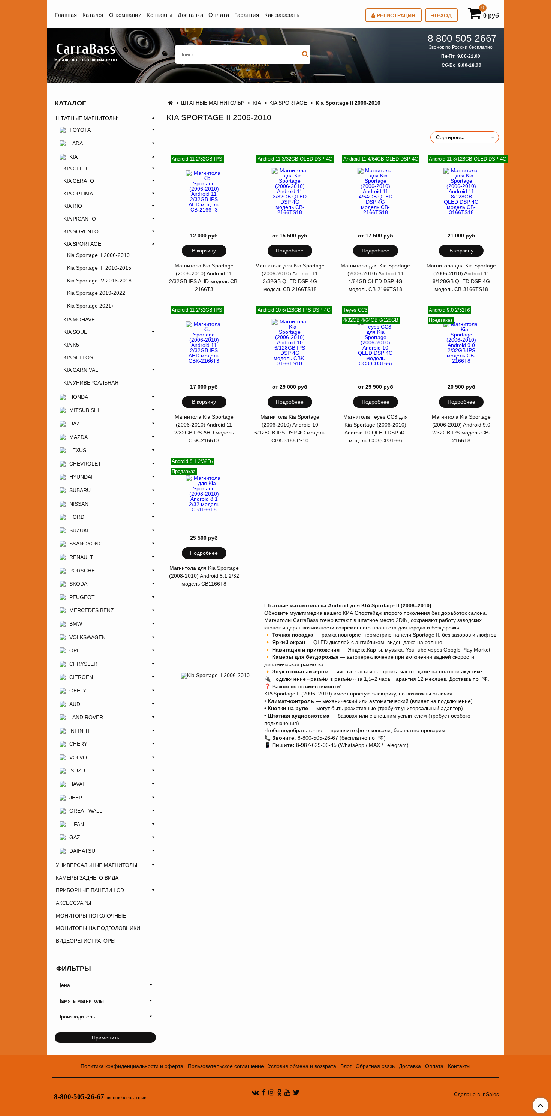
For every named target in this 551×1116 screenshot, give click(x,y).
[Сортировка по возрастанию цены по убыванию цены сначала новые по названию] (464, 137)
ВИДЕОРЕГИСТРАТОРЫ (85, 941)
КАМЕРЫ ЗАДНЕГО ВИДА (87, 878)
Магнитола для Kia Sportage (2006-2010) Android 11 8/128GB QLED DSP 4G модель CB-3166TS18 (461, 277)
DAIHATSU (82, 851)
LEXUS (77, 450)
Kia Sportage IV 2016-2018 (99, 281)
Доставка (190, 15)
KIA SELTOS (78, 357)
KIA (257, 103)
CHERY (78, 744)
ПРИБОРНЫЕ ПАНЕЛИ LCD (90, 890)
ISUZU (77, 771)
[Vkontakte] (255, 1092)
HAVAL (77, 784)
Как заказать (281, 15)
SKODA (78, 584)
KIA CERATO (78, 181)
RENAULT (81, 557)
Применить (105, 1038)
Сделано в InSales (476, 1094)
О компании (125, 15)
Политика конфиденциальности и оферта (132, 1066)
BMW (75, 624)
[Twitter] (296, 1092)
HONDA (78, 397)
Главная (66, 15)
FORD (76, 517)
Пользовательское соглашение (226, 1066)
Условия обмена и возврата (302, 1066)
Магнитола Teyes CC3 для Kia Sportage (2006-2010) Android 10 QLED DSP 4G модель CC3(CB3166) (375, 428)
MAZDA (78, 437)
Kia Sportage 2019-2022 (96, 293)
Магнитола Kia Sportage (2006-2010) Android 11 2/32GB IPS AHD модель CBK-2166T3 (204, 428)
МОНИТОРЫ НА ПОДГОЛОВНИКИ (98, 928)
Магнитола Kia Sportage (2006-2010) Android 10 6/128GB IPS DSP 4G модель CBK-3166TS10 (289, 428)
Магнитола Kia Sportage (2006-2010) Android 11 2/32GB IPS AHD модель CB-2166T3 (204, 277)
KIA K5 (71, 345)
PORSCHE (82, 571)
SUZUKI (78, 530)
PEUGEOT (82, 597)
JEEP (75, 798)
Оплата (218, 15)
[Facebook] (264, 1092)
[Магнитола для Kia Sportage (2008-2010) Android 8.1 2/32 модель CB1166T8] (204, 494)
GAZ (74, 837)
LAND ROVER (86, 717)
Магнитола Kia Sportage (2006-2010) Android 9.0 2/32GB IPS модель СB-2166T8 (461, 428)
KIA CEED (75, 168)
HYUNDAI (81, 477)
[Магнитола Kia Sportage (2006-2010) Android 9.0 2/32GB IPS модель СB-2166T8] (461, 342)
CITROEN (81, 677)
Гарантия (246, 15)
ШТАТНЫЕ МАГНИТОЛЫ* (212, 103)
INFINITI (79, 731)
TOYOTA (80, 130)
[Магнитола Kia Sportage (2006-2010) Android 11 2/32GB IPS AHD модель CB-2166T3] (204, 191)
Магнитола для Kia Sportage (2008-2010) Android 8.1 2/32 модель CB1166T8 (204, 576)
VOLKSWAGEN (87, 637)
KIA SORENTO (81, 231)
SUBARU (80, 490)
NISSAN (78, 504)
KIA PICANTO (79, 219)
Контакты (159, 15)
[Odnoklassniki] (279, 1092)
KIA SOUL (75, 332)
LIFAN (76, 824)
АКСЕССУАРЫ (73, 903)
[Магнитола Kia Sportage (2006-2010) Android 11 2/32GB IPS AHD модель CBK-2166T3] (204, 342)
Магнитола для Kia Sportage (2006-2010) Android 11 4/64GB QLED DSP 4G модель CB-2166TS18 (375, 277)
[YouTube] (287, 1092)
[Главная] (170, 103)
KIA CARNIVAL (80, 370)
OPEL (76, 650)
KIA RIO (72, 206)
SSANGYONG (86, 544)
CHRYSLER (83, 664)
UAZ (74, 424)
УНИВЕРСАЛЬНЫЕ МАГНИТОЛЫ (96, 865)
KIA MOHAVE (79, 320)
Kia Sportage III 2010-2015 (99, 268)
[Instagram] (271, 1092)
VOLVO (78, 757)
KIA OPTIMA (78, 194)
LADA (76, 143)
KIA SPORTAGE (288, 103)
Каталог (93, 15)
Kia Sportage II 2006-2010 (98, 255)
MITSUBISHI (84, 410)
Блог (346, 1066)
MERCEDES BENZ (91, 610)
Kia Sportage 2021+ (90, 306)
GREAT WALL (85, 811)
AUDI (75, 704)
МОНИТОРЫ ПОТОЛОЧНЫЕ (91, 916)
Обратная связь (375, 1066)
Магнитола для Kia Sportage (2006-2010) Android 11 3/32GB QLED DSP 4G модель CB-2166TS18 (290, 277)
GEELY (77, 691)
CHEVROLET (85, 464)
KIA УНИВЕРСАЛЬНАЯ (90, 383)
